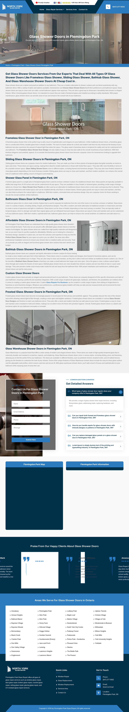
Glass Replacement (65, 680)
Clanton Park (16, 639)
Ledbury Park (72, 611)
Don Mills (14, 643)
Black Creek (15, 635)
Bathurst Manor (16, 619)
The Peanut (71, 655)
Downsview (15, 651)
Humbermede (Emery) (47, 639)
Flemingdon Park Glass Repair (65, 708)
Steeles (70, 647)
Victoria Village (100, 615)
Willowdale (99, 627)
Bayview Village (17, 623)
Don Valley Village (18, 647)
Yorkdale (98, 643)
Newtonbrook (72, 623)
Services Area (71, 9)
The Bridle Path (72, 651)
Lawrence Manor (45, 655)
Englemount (15, 655)
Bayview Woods (17, 627)
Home (42, 9)
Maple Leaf (71, 615)
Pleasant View (72, 643)
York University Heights (103, 639)
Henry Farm (43, 623)
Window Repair (63, 676)
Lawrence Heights (45, 651)
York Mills (98, 635)
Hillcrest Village (45, 627)
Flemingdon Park (18, 65)
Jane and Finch (44, 643)
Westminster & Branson (103, 623)
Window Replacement (66, 684)
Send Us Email (108, 687)
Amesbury (15, 611)
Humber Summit (45, 635)
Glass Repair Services (54, 9)
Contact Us (83, 9)
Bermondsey (15, 631)
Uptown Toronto (100, 611)
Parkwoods (71, 635)
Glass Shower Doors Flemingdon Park (39, 65)
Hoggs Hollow (44, 631)
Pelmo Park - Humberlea (76, 639)
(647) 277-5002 (118, 7)
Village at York (100, 619)
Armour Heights (17, 615)
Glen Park (42, 615)
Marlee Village (72, 619)
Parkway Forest (72, 631)
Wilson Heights (100, 631)
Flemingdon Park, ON (110, 694)
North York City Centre (75, 627)
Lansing (42, 647)
